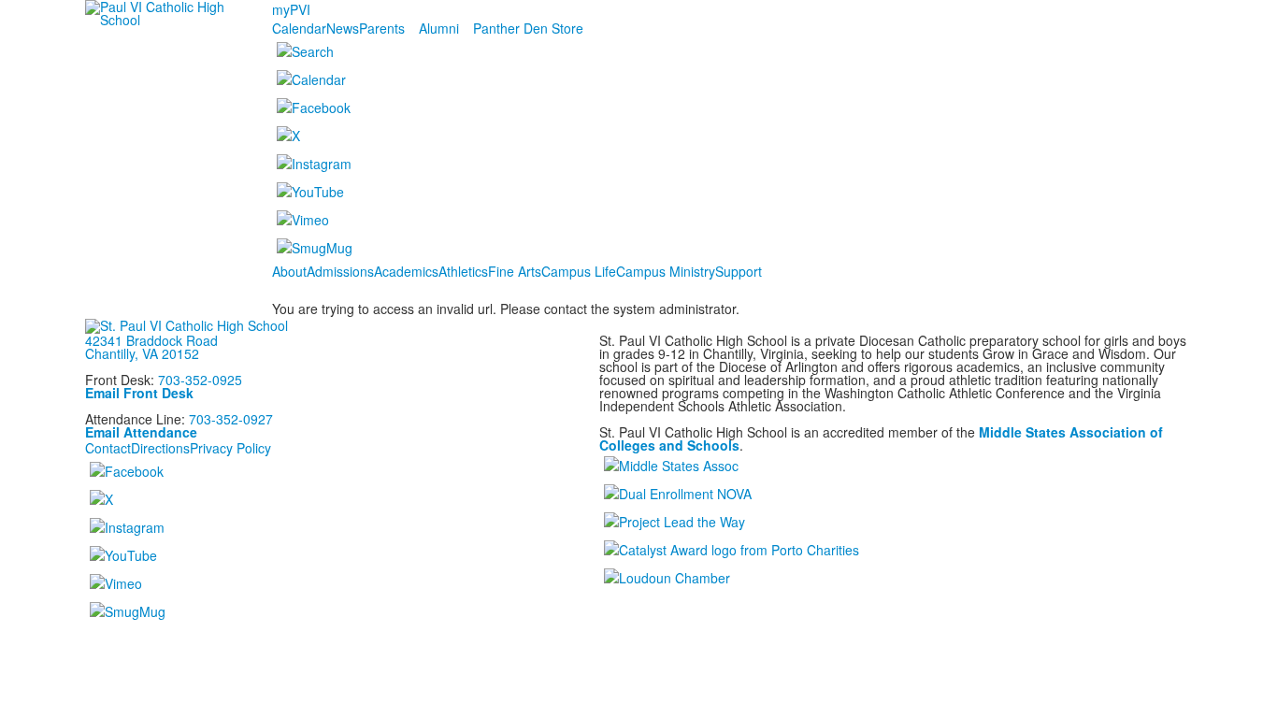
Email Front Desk (139, 392)
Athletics (463, 271)
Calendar (299, 28)
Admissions (340, 271)
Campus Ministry (665, 271)
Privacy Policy (230, 447)
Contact (108, 447)
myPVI (291, 9)
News (342, 28)
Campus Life (578, 271)
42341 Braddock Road (151, 340)
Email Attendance (141, 432)
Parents (382, 28)
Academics (406, 271)
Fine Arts (514, 271)
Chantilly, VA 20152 (142, 353)
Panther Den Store (528, 28)
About (289, 271)
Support (738, 271)
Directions (160, 447)
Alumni (439, 28)
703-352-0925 (200, 379)
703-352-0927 (231, 418)
